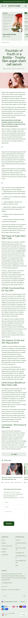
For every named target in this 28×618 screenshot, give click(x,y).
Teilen (15, 454)
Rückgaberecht (20, 552)
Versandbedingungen (21, 556)
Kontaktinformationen (21, 544)
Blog (17, 565)
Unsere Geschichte (7, 546)
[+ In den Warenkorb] (20, 30)
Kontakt (4, 551)
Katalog (4, 543)
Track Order (5, 554)
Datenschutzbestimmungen (10, 497)
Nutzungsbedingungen (21, 561)
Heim (3, 540)
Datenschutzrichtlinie (21, 549)
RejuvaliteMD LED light (9, 34)
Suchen (18, 540)
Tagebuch (4, 549)
